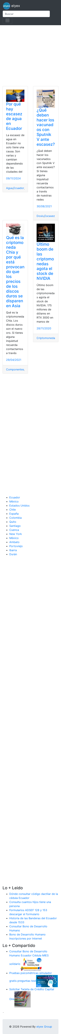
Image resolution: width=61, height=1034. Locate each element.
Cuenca (14, 530)
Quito (12, 521)
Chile (12, 509)
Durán (13, 554)
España (14, 513)
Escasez (49, 216)
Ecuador (18, 188)
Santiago (15, 525)
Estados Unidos (19, 505)
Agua (9, 188)
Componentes (15, 369)
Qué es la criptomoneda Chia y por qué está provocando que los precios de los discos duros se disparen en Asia (15, 271)
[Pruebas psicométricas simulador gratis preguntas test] (47, 981)
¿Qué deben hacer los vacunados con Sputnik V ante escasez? (46, 127)
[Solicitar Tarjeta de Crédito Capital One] (22, 999)
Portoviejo (16, 546)
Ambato (14, 542)
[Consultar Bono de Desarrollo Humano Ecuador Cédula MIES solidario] (31, 964)
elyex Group (44, 1026)
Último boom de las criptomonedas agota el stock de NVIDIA (45, 261)
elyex (15, 6)
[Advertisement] (30, 55)
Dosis (40, 216)
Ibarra (13, 550)
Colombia (15, 517)
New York (15, 534)
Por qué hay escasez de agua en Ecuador (14, 116)
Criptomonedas (46, 338)
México (14, 501)
